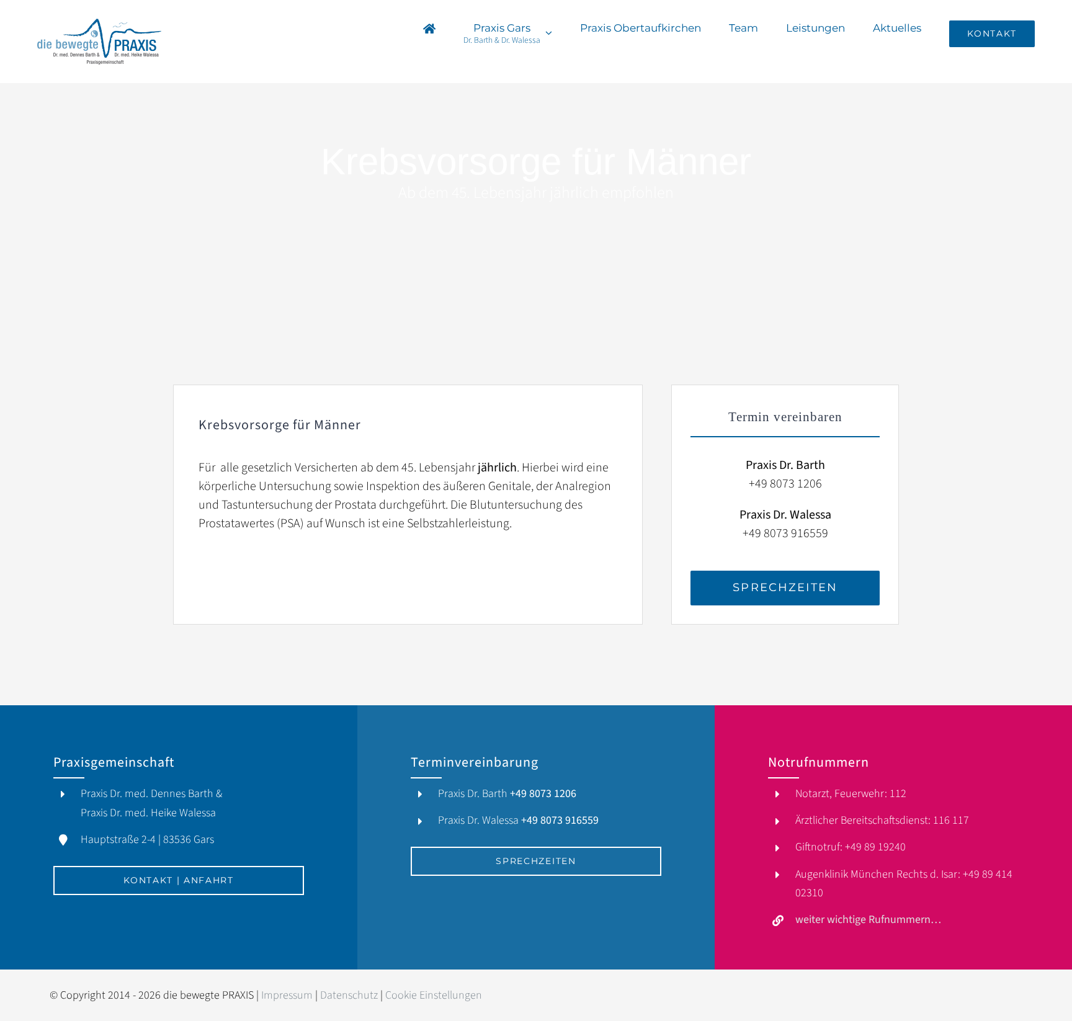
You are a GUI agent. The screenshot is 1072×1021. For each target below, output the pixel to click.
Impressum (287, 995)
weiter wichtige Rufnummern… (868, 919)
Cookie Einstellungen (433, 995)
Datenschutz (349, 995)
